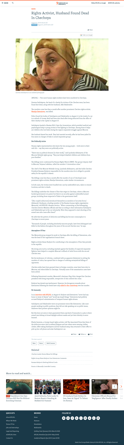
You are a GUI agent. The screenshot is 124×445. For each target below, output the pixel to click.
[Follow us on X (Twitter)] (81, 418)
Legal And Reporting (12, 431)
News (33, 9)
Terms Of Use (10, 424)
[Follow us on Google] (76, 418)
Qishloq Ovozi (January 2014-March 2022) (47, 431)
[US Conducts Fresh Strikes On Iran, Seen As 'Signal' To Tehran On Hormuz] (76, 386)
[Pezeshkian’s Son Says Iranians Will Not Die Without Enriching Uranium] (19, 386)
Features (36, 421)
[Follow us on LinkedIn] (89, 418)
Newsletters (38, 424)
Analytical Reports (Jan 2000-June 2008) (47, 438)
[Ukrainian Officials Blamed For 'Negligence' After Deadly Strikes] (105, 386)
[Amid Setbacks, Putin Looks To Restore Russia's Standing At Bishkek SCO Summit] (48, 386)
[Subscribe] (98, 418)
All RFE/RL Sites (11, 434)
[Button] (90, 30)
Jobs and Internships (12, 427)
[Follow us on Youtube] (63, 418)
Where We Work (11, 421)
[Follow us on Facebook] (85, 418)
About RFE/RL (10, 417)
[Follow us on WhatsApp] (94, 418)
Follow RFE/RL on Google (98, 3)
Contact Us (9, 438)
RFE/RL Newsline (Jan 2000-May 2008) (46, 434)
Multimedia (37, 427)
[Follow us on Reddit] (68, 418)
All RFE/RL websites (114, 3)
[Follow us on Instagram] (72, 418)
